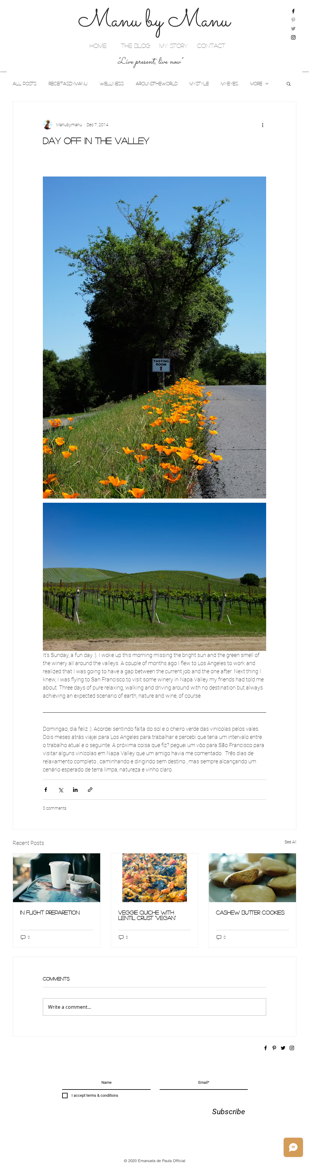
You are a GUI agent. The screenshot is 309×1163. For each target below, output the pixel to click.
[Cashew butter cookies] (252, 877)
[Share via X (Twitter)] (60, 790)
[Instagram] (293, 37)
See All (290, 841)
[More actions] (262, 124)
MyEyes (229, 83)
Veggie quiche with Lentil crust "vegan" (147, 915)
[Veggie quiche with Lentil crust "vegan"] (154, 877)
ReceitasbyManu (68, 83)
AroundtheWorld (156, 83)
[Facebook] (293, 11)
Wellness (112, 83)
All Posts (25, 83)
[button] (288, 83)
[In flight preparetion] (56, 877)
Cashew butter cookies (250, 912)
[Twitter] (293, 29)
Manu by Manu (154, 21)
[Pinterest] (293, 20)
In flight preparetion (50, 912)
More (256, 83)
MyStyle (199, 83)
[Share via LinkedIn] (75, 790)
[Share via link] (90, 790)
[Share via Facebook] (46, 790)
